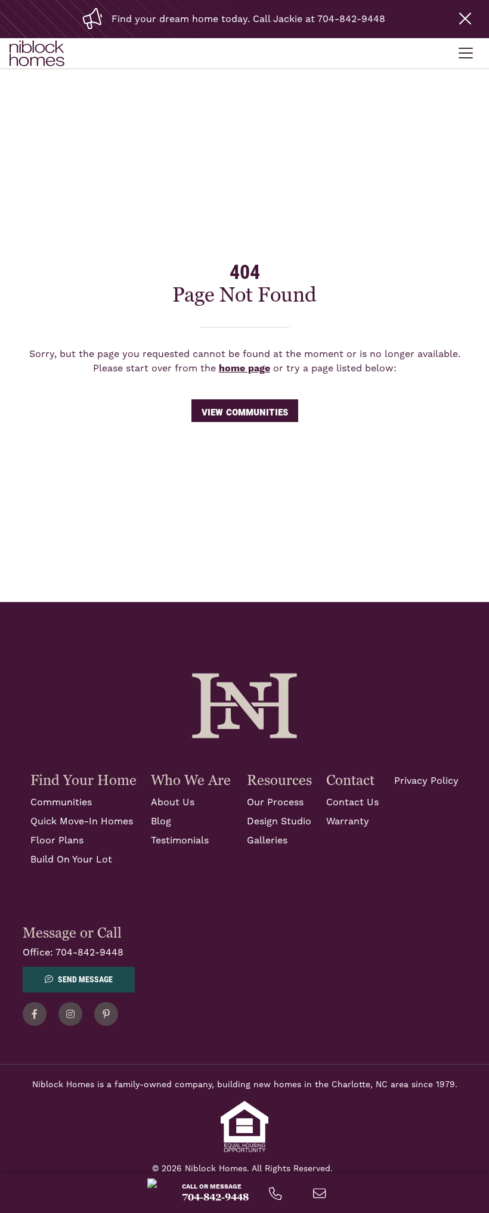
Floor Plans (56, 840)
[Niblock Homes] (244, 705)
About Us (172, 802)
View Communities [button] (245, 410)
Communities (61, 802)
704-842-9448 (89, 952)
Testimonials (180, 840)
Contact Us (352, 802)
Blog (161, 821)
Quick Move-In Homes (81, 821)
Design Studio (279, 821)
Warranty (347, 821)
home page (244, 368)
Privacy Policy (426, 781)
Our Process (275, 802)
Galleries (267, 840)
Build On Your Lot (71, 859)
